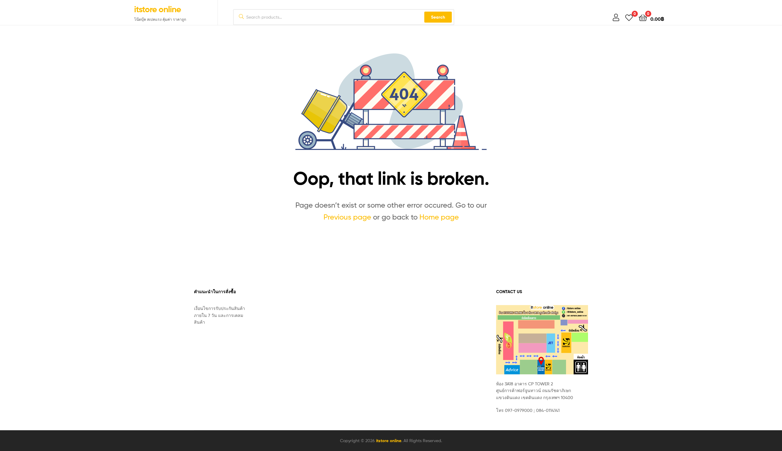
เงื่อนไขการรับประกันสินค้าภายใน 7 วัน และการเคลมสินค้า (219, 315)
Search (438, 17)
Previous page (347, 217)
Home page (439, 217)
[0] (629, 17)
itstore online (157, 9)
